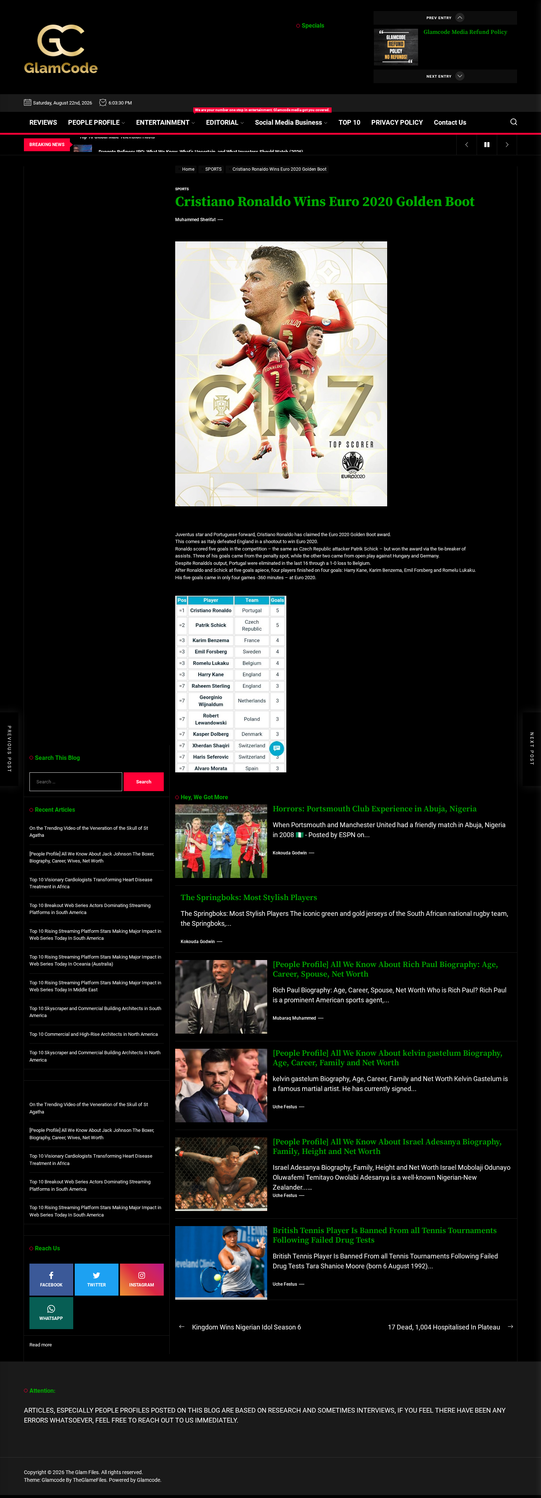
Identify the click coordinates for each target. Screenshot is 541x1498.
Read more (40, 1345)
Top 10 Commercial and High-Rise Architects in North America (93, 1034)
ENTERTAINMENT (168, 119)
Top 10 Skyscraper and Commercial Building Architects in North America (94, 1056)
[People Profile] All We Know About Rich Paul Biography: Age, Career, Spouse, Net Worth (385, 969)
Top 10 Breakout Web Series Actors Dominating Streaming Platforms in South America (90, 909)
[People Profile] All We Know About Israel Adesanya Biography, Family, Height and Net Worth (387, 1147)
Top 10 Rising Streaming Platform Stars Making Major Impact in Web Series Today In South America (95, 934)
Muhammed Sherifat (195, 219)
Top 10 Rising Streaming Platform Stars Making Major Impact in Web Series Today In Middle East (95, 986)
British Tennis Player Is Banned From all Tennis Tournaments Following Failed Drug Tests (385, 1235)
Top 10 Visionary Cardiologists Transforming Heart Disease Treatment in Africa (90, 883)
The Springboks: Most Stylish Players (249, 898)
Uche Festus (285, 1106)
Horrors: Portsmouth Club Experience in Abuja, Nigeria (375, 809)
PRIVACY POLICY (397, 122)
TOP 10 (349, 122)
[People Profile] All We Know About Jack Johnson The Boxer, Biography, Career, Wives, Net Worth (91, 857)
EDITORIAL (222, 122)
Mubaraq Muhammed (294, 1018)
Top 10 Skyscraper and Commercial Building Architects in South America (95, 1012)
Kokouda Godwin (290, 853)
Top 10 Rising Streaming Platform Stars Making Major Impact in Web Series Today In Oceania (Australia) (95, 960)
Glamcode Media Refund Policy (465, 32)
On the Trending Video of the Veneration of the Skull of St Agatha (88, 831)
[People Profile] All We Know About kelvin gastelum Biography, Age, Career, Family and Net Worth (388, 1058)
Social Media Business (288, 122)
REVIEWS (43, 122)
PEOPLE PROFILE (94, 122)
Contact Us (450, 122)
